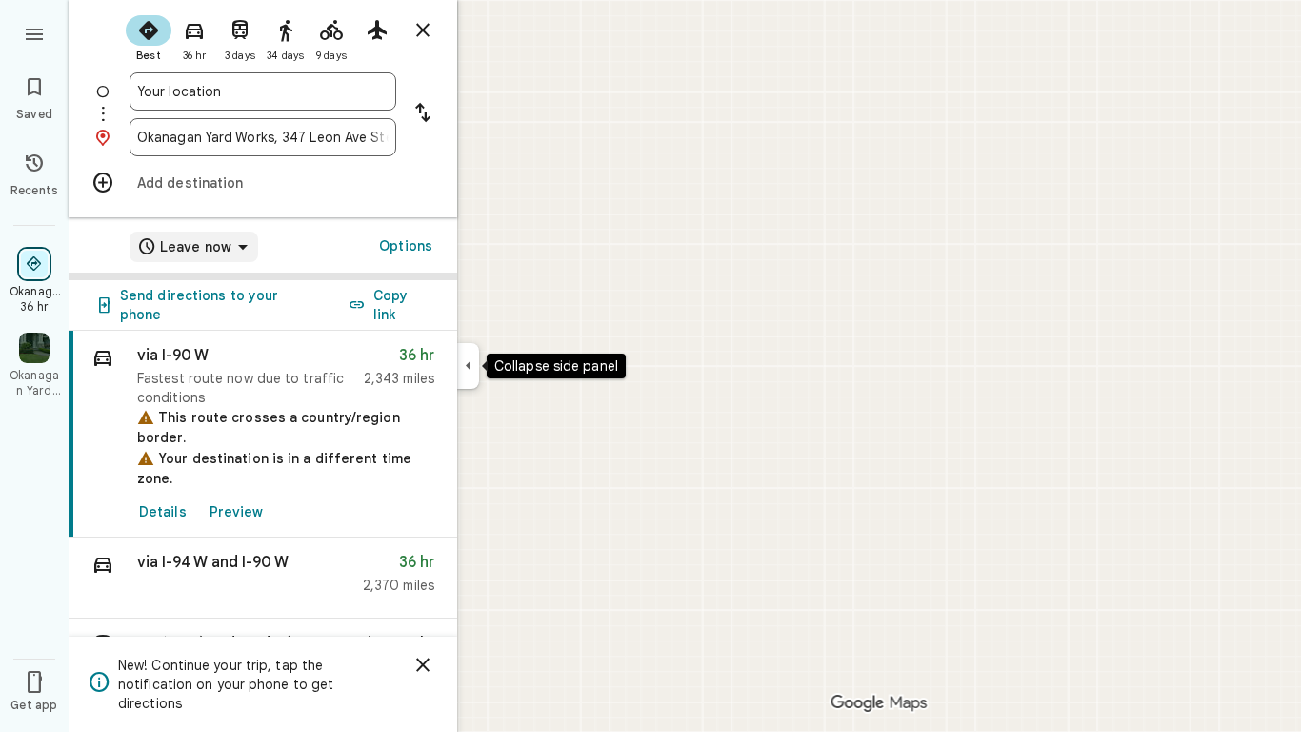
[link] (263, 434)
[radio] (148, 36)
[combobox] (263, 91)
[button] (263, 578)
